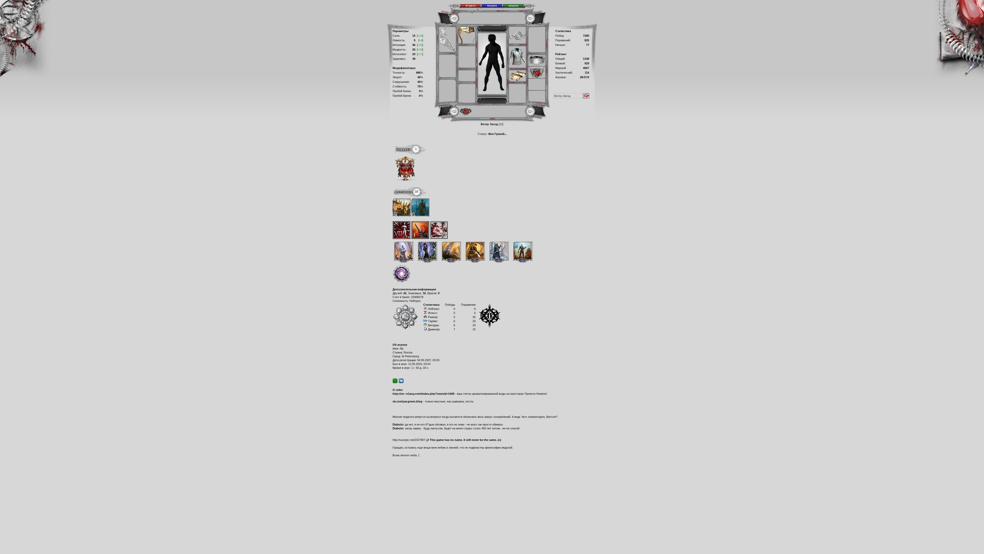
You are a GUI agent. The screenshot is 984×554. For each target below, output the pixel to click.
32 (424, 293)
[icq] (395, 380)
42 (404, 293)
